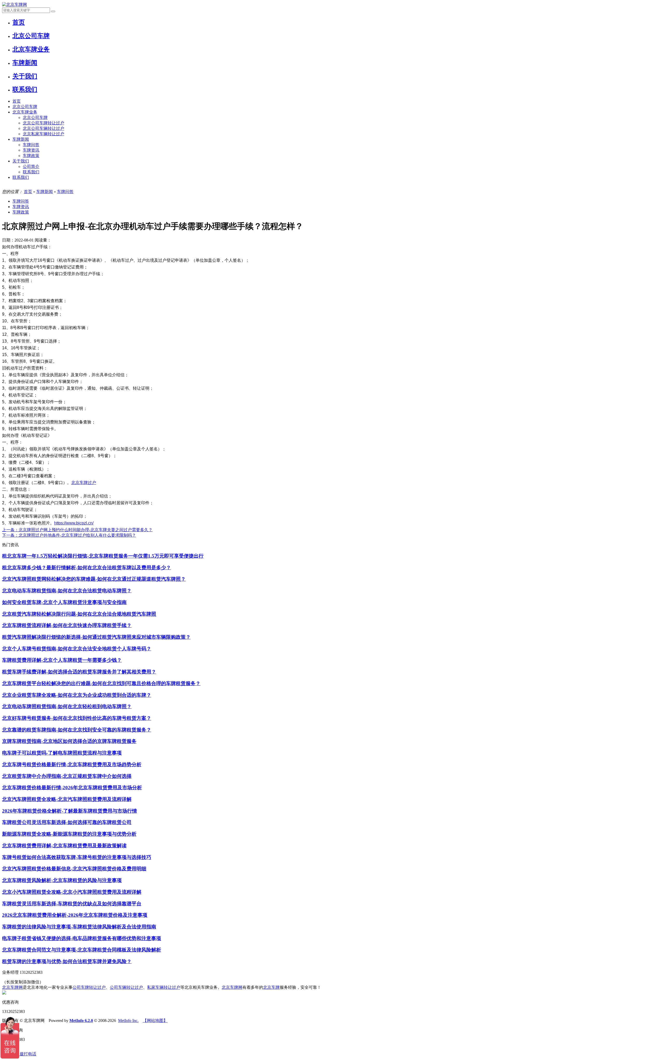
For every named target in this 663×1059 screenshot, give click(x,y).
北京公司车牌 (24, 106)
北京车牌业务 (24, 112)
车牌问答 (31, 145)
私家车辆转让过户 (163, 987)
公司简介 (31, 166)
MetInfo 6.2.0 (81, 1020)
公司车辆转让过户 (126, 987)
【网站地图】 (155, 1020)
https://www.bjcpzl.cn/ (73, 523)
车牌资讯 (31, 150)
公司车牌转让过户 (89, 987)
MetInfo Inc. (128, 1020)
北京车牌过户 (83, 482)
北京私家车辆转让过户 (43, 134)
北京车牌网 (12, 987)
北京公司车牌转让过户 (43, 123)
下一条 (69, 535)
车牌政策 (31, 155)
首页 (16, 101)
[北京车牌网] (14, 4)
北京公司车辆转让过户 (43, 128)
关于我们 (20, 161)
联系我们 (31, 172)
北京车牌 (271, 987)
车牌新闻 (20, 139)
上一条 (77, 530)
